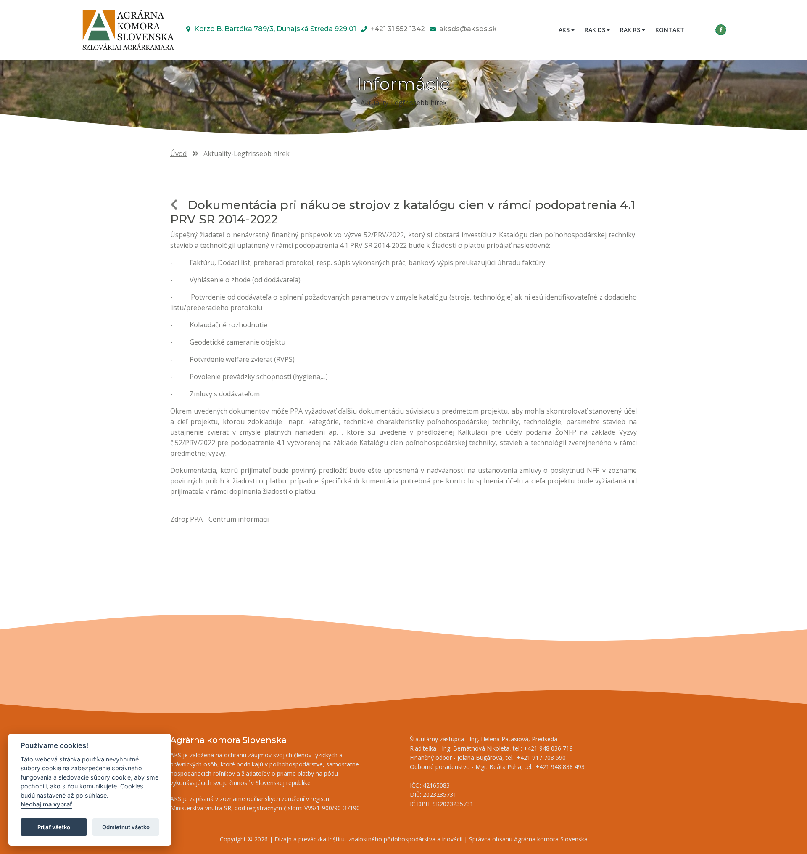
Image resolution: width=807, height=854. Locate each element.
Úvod (178, 153)
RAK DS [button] (595, 30)
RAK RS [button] (630, 30)
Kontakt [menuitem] (669, 30)
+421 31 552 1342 (397, 29)
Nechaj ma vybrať (46, 804)
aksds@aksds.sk (468, 29)
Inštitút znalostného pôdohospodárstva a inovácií (395, 839)
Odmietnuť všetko (126, 827)
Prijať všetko (53, 827)
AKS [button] (564, 30)
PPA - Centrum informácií (229, 519)
